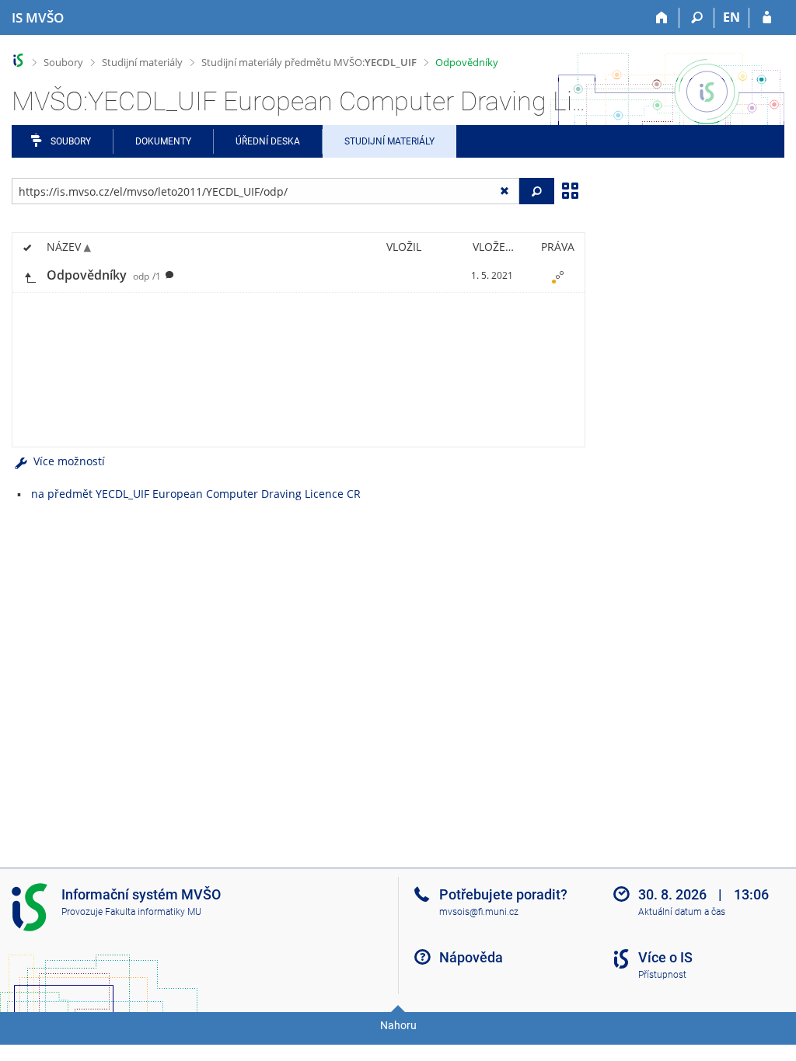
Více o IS (665, 957)
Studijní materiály (142, 62)
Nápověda (471, 957)
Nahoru (398, 1025)
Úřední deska (268, 141)
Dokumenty (163, 141)
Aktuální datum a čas (681, 911)
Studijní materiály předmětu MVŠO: (309, 62)
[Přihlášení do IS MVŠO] (766, 18)
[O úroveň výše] (29, 276)
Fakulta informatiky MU (153, 911)
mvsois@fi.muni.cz (478, 911)
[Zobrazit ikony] (569, 189)
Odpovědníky (466, 62)
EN (731, 17)
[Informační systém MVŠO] (18, 60)
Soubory (63, 62)
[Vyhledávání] (696, 18)
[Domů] (661, 18)
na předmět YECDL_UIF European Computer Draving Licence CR (196, 493)
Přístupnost (662, 974)
